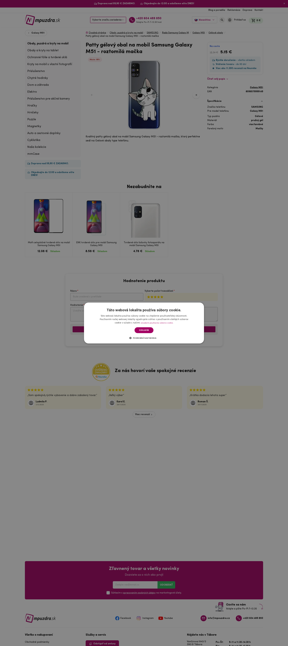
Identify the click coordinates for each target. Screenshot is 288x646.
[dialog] (144, 323)
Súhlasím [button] (144, 330)
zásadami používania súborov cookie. (157, 323)
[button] (144, 338)
